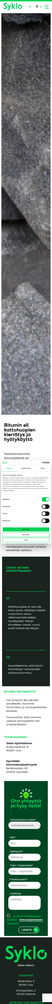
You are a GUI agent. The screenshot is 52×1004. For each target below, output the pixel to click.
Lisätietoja (15, 893)
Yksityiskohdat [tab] (26, 468)
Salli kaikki (26, 529)
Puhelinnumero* (18, 879)
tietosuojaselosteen (31, 919)
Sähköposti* (16, 851)
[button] (30, 6)
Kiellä (26, 540)
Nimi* (13, 837)
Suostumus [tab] (9, 468)
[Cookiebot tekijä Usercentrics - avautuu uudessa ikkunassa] (38, 463)
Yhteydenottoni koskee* (23, 819)
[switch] (46, 506)
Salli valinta (26, 534)
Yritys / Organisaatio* (21, 865)
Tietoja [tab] (42, 468)
